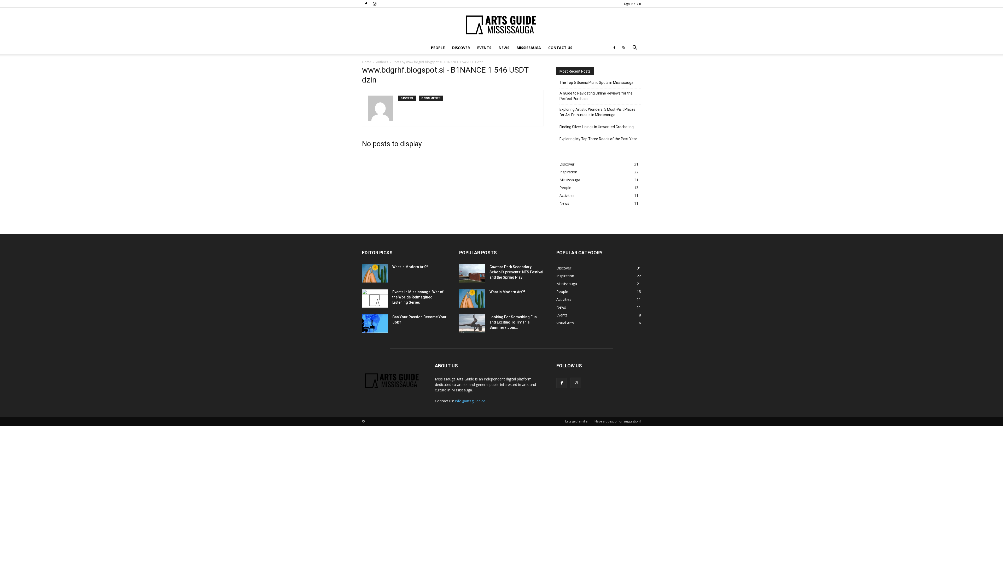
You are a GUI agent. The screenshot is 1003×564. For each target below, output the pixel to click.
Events (484, 47)
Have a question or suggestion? (617, 421)
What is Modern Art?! (410, 267)
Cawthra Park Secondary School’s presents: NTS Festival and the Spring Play (516, 272)
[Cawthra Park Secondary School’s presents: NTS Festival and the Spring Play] (472, 273)
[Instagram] (374, 3)
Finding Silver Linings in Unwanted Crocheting (596, 127)
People (438, 47)
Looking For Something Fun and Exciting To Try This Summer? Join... (513, 322)
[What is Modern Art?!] (375, 273)
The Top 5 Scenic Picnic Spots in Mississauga (596, 82)
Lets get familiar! (577, 421)
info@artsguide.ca (470, 400)
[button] (634, 48)
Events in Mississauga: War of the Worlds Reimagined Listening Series (418, 297)
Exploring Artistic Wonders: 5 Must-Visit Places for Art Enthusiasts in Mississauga (597, 112)
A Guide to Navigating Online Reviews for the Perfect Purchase (596, 96)
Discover (461, 47)
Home (366, 62)
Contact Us (560, 47)
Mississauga (529, 47)
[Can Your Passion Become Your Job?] (375, 323)
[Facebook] (366, 3)
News (504, 47)
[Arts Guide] (501, 25)
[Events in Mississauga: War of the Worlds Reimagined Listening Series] (375, 298)
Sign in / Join (632, 3)
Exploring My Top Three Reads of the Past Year (598, 139)
